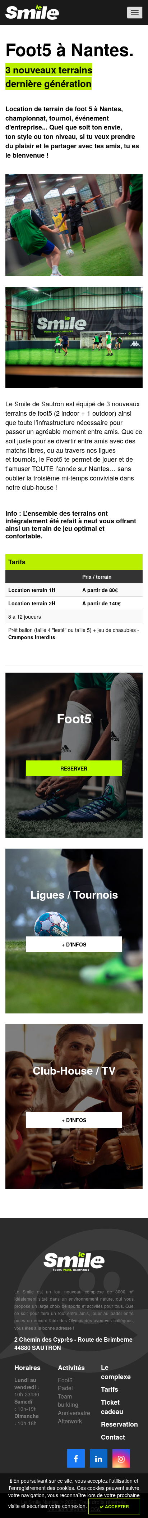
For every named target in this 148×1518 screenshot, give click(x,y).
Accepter (116, 1506)
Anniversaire (74, 1413)
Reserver (73, 768)
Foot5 (65, 1380)
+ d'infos (74, 944)
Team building (68, 1400)
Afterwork (70, 1421)
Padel (65, 1388)
